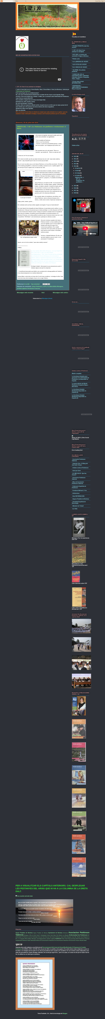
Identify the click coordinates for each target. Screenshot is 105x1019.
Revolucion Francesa (33, 288)
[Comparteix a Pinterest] (49, 284)
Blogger (65, 1013)
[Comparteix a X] (46, 284)
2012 (75, 161)
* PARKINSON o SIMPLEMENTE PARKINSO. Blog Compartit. (80, 87)
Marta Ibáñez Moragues (56, 286)
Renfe (77, 938)
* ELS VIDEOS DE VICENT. (79, 67)
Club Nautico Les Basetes (62, 935)
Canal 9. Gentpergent (41, 935)
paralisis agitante (22, 288)
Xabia (85, 940)
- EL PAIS (74, 508)
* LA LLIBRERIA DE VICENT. (80, 61)
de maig (77, 173)
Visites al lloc (75, 145)
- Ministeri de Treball (77, 506)
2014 (75, 166)
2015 (75, 185)
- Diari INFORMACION (78, 496)
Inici (43, 292)
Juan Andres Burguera (66, 937)
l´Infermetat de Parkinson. (23, 91)
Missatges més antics (60, 292)
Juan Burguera (84, 937)
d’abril (77, 170)
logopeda (22, 938)
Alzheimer (65, 932)
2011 (75, 158)
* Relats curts (76, 58)
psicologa (73, 938)
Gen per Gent (41, 937)
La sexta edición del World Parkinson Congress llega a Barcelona (80, 385)
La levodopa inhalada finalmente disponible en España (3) (79, 396)
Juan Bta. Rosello (76, 937)
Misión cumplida (76, 373)
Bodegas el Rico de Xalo (30, 935)
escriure (30, 937)
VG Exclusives (71, 940)
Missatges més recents (25, 292)
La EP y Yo (46, 286)
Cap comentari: (35, 284)
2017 (75, 190)
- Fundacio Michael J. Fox (79, 490)
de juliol (77, 175)
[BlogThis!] (45, 284)
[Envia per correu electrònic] (43, 284)
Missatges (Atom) (47, 298)
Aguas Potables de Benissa (24, 932)
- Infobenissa (75, 493)
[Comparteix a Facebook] (48, 284)
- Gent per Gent (76, 470)
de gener (78, 168)
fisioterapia (35, 937)
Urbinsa (38, 940)
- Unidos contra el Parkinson (80, 467)
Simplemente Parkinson (21, 940)
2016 (75, 188)
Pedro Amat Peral (66, 938)
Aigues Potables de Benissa (40, 932)
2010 (75, 156)
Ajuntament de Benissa (55, 932)
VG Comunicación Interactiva (61, 940)
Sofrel (28, 940)
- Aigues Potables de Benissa (80, 499)
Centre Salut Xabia (51, 935)
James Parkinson (37, 286)
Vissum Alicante (79, 940)
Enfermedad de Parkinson (78, 935)
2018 (75, 193)
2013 (75, 163)
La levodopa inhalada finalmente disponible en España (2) (79, 391)
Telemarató (33, 940)
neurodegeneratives (41, 938)
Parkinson (58, 938)
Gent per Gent (48, 937)
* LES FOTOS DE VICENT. (79, 64)
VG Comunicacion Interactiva (47, 940)
